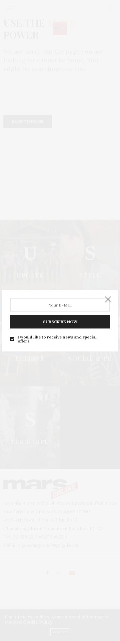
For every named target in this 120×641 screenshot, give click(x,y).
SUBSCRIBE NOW (60, 321)
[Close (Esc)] (108, 300)
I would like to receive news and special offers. (57, 339)
